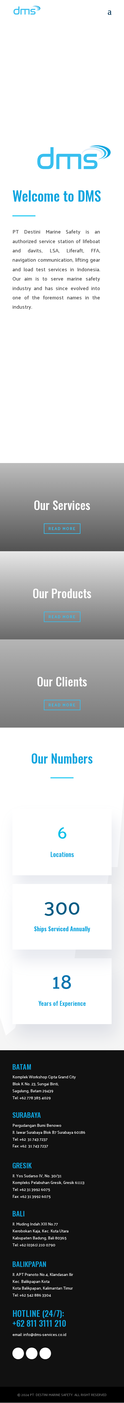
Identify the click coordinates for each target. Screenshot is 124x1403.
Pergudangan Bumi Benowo (36, 1125)
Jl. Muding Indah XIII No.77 (35, 1223)
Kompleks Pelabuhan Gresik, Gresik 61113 (48, 1182)
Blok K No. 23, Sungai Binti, (35, 1083)
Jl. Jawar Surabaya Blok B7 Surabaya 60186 (48, 1132)
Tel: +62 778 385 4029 (31, 1097)
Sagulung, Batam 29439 (32, 1090)
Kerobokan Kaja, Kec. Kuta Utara (40, 1230)
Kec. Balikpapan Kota (31, 1281)
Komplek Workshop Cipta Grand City (44, 1076)
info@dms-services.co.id (44, 1334)
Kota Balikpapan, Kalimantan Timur (42, 1288)
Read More (62, 528)
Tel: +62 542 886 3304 (31, 1295)
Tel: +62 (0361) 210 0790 (33, 1244)
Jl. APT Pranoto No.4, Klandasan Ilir (42, 1274)
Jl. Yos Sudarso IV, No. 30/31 (36, 1175)
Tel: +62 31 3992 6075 (31, 1189)
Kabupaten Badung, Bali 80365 (39, 1237)
